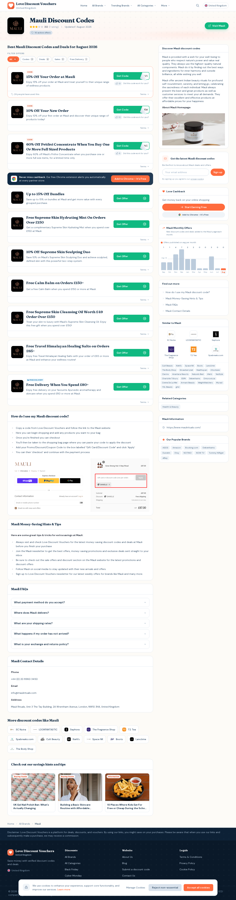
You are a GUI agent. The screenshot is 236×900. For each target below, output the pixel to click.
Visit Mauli (218, 25)
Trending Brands (120, 5)
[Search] (198, 5)
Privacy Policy (187, 863)
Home (84, 5)
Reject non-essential (165, 887)
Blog (124, 863)
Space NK (189, 365)
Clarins (165, 374)
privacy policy (197, 179)
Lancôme (210, 365)
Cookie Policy (187, 869)
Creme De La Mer (169, 382)
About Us (127, 857)
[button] (13, 59)
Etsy (177, 452)
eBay (165, 458)
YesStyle (219, 374)
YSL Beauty (167, 387)
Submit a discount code (136, 869)
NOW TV (200, 452)
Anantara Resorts (180, 374)
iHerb (209, 374)
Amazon (177, 447)
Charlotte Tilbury (170, 378)
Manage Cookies (135, 887)
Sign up (217, 172)
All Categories (145, 5)
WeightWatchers (205, 382)
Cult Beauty (167, 365)
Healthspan (201, 370)
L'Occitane (215, 370)
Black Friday (71, 869)
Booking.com (191, 447)
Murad (219, 382)
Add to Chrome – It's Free (130, 178)
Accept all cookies (198, 887)
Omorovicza (209, 378)
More (164, 5)
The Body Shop (169, 370)
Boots (200, 365)
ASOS (165, 447)
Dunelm (166, 452)
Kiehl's (179, 365)
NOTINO (188, 452)
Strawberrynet (186, 370)
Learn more (63, 889)
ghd (177, 387)
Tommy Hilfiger (216, 452)
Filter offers (15, 53)
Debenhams (194, 378)
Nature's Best (198, 374)
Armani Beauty (188, 382)
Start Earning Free (196, 207)
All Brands (97, 5)
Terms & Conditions (191, 857)
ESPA (183, 378)
